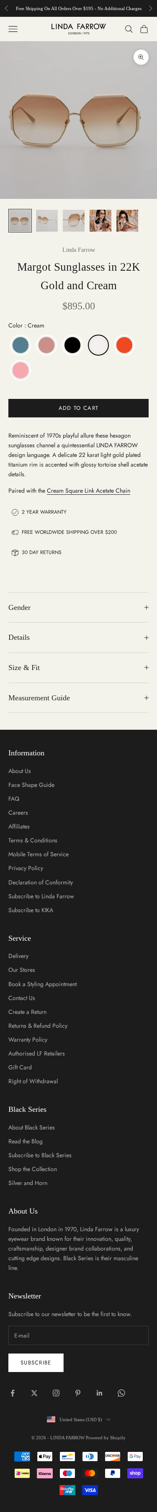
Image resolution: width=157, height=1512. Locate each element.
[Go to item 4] (100, 220)
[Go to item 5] (127, 220)
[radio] (19, 345)
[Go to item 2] (47, 220)
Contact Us (21, 998)
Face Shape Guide (31, 785)
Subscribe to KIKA (30, 910)
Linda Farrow (78, 250)
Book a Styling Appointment (42, 984)
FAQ (13, 798)
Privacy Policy (25, 868)
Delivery (18, 956)
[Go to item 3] (73, 220)
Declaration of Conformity (40, 882)
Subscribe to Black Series (40, 1155)
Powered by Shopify (106, 1437)
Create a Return (27, 1012)
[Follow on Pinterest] (78, 1393)
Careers (18, 812)
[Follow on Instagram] (56, 1393)
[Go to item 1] (20, 220)
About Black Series (31, 1127)
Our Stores (21, 970)
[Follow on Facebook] (12, 1393)
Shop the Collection (32, 1169)
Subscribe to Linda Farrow (41, 896)
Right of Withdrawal (33, 1081)
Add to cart (78, 408)
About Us (19, 771)
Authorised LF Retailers (36, 1053)
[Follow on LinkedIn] (99, 1393)
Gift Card (20, 1067)
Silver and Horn (27, 1183)
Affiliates (19, 826)
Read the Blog (25, 1141)
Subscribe (36, 1363)
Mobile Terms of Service (38, 854)
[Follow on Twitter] (34, 1393)
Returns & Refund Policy (37, 1025)
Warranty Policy (27, 1039)
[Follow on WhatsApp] (121, 1393)
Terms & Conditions (32, 840)
